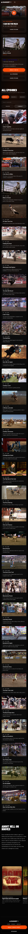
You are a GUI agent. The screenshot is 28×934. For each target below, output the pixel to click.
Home (4, 59)
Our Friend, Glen (7, 759)
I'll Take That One (7, 221)
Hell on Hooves (7, 21)
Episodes (14, 931)
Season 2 (13, 97)
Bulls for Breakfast (8, 736)
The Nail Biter (6, 338)
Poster (8, 106)
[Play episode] (14, 13)
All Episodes (14, 74)
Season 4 (22, 97)
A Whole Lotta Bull (8, 408)
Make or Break (7, 197)
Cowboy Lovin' (7, 385)
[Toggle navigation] (14, 2)
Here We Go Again (8, 362)
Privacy (13, 924)
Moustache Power (8, 596)
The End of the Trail (8, 572)
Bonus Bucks (6, 548)
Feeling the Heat (7, 243)
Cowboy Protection (8, 150)
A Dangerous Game (8, 455)
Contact (19, 924)
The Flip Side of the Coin (9, 479)
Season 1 (5, 97)
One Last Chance (7, 525)
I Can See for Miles (8, 174)
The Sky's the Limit (8, 690)
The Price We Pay (7, 502)
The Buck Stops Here (8, 712)
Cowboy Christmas (8, 431)
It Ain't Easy (6, 314)
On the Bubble (6, 783)
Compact (20, 106)
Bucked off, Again (7, 643)
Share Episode (14, 29)
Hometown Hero (7, 666)
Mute (13, 17)
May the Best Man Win (9, 807)
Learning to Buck (7, 619)
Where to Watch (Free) (14, 927)
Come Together (7, 126)
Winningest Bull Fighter (9, 267)
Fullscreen (21, 17)
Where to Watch (14, 69)
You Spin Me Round (8, 291)
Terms (8, 924)
